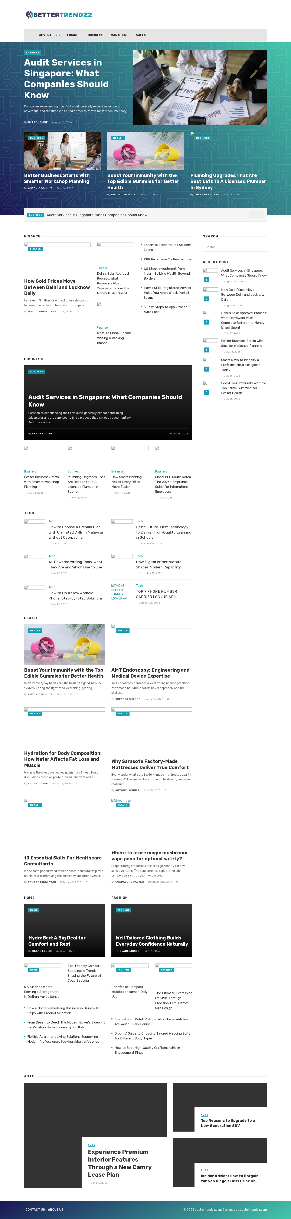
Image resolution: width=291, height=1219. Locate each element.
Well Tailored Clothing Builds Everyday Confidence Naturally (152, 940)
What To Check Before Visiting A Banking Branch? (114, 338)
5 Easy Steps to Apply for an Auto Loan (165, 309)
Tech (52, 521)
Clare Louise (38, 122)
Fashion (123, 910)
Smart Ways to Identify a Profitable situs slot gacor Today (240, 365)
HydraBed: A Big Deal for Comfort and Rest (57, 940)
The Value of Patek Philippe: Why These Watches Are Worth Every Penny (152, 1021)
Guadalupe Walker (42, 311)
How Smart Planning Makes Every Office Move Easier (126, 482)
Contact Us (35, 1210)
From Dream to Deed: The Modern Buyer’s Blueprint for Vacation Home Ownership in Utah (66, 1025)
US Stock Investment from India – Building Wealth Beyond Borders (167, 273)
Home (34, 910)
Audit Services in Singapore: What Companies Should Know (66, 79)
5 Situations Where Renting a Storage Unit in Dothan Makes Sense (41, 992)
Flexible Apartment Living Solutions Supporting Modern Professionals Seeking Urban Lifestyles (63, 1039)
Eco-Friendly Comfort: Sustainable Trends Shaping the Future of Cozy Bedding (84, 973)
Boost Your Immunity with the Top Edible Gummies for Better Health (143, 181)
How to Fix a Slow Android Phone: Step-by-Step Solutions (76, 595)
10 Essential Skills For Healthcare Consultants (63, 860)
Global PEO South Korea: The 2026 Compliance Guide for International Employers (173, 484)
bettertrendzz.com (253, 1210)
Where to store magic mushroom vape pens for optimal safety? (149, 855)
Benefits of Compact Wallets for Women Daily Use (129, 992)
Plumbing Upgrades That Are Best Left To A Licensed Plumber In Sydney (228, 181)
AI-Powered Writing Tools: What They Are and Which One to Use (75, 564)
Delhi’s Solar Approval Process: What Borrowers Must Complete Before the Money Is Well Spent (113, 283)
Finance (73, 35)
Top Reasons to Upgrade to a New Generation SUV (228, 1123)
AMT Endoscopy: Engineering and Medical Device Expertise (150, 673)
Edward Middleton (42, 882)
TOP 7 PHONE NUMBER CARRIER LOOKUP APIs (156, 594)
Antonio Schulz (40, 188)
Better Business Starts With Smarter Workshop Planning (57, 178)
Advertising (49, 35)
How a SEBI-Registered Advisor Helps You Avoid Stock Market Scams (167, 293)
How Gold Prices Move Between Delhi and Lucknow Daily (57, 287)
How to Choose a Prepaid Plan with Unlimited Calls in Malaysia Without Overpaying (76, 532)
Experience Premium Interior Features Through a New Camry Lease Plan (119, 1163)
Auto (91, 1145)
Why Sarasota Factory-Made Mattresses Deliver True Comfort (150, 764)
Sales (141, 35)
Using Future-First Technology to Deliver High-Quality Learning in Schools (163, 532)
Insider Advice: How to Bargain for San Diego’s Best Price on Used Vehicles (230, 1179)
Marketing (119, 35)
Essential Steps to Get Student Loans (168, 247)
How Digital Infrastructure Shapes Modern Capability (159, 564)
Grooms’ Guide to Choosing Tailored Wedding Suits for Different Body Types (152, 1036)
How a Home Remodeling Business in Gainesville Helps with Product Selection (63, 1010)
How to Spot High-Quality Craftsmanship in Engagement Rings (147, 1050)
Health (118, 138)
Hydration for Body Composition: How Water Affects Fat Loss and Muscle (63, 759)
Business (95, 35)
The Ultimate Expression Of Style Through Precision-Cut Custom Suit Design (173, 1000)
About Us (55, 1210)
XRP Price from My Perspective (167, 259)
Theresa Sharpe (206, 194)
